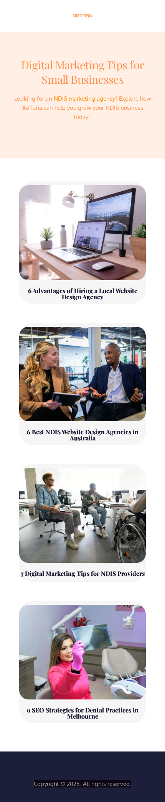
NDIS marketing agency (84, 98)
